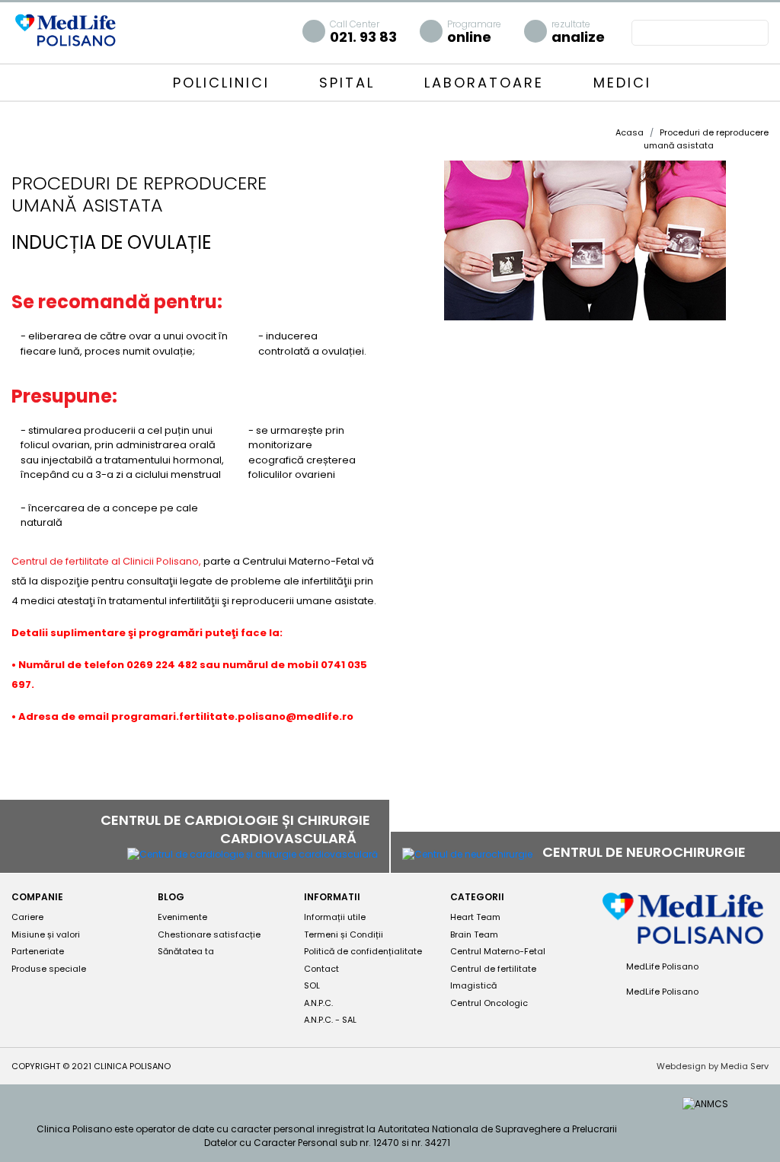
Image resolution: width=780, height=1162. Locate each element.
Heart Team (475, 917)
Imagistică (473, 985)
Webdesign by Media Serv (713, 1066)
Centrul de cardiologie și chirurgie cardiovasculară (235, 829)
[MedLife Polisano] (65, 29)
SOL (312, 985)
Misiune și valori (45, 934)
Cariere (27, 917)
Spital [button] (350, 82)
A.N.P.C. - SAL (330, 1020)
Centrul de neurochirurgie (645, 851)
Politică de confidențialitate (363, 951)
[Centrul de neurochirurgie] (467, 853)
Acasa (629, 132)
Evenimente (182, 917)
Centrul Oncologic (489, 1003)
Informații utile (335, 917)
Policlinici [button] (224, 82)
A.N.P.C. (318, 1003)
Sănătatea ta (186, 951)
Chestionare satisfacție (209, 934)
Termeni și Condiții (343, 934)
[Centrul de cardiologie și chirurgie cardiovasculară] (252, 854)
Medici (622, 82)
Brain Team (474, 934)
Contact (321, 969)
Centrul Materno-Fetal (497, 951)
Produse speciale (48, 969)
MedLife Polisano (661, 966)
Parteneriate (37, 951)
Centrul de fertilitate (493, 969)
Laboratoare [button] (487, 82)
